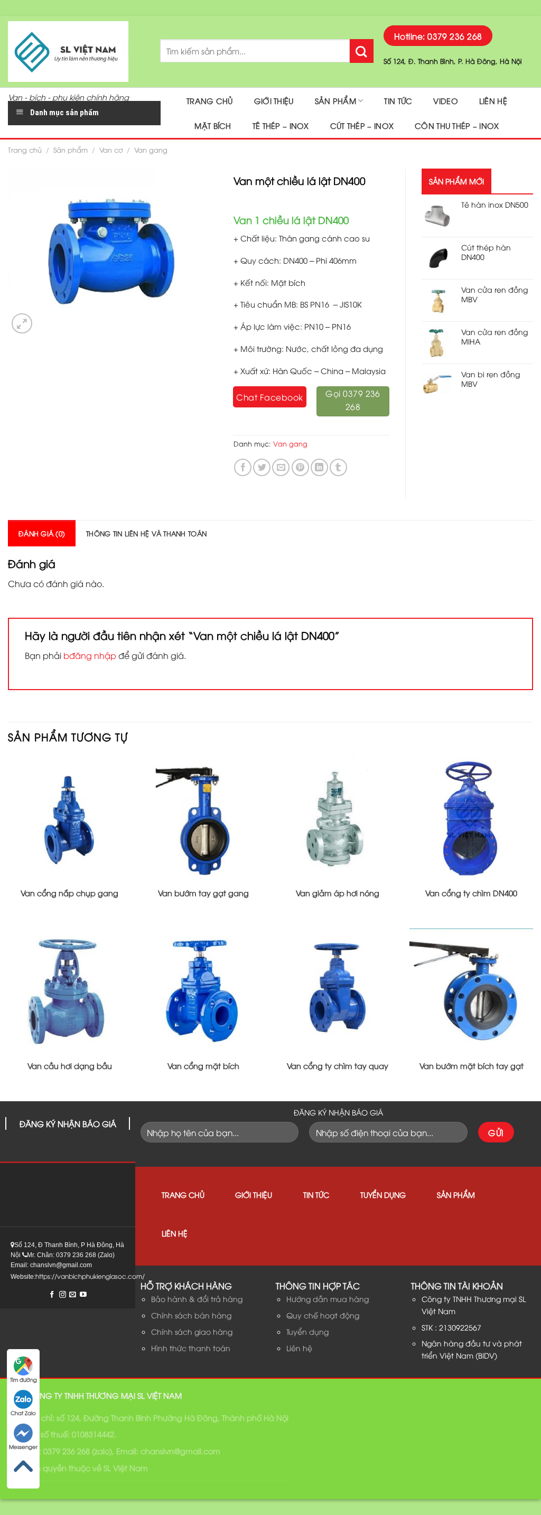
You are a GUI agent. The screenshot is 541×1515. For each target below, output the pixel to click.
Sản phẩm (335, 101)
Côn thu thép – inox (457, 125)
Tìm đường (23, 1379)
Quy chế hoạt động (322, 1315)
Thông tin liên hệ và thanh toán (146, 533)
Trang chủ (209, 101)
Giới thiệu (274, 101)
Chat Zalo (23, 1412)
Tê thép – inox (281, 125)
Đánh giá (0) (41, 533)
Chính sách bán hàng (191, 1315)
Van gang (150, 149)
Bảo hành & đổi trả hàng (196, 1299)
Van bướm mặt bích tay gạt (471, 1066)
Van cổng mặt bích (203, 1066)
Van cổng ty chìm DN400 (471, 893)
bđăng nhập (89, 655)
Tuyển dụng (383, 1194)
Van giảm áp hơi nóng (337, 893)
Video (445, 101)
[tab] (42, 533)
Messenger (23, 1446)
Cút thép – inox (362, 125)
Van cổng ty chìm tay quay (337, 1066)
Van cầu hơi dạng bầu (69, 1066)
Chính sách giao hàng (191, 1331)
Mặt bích (212, 125)
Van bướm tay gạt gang (203, 893)
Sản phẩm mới (456, 181)
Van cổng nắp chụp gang (69, 893)
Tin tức (398, 101)
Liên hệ (493, 101)
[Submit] (362, 51)
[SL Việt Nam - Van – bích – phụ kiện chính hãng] (76, 51)
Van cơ (111, 149)
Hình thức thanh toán (190, 1348)
